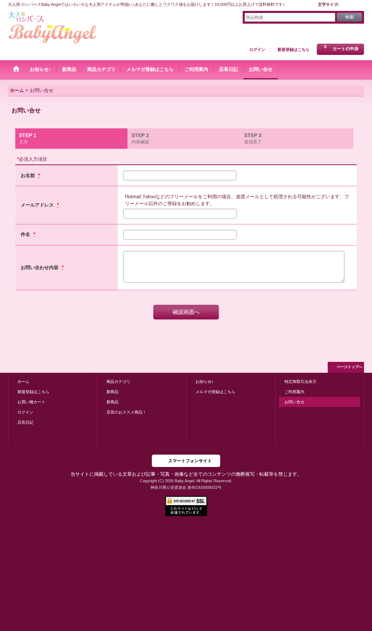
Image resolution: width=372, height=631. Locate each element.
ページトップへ (349, 367)
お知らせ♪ (204, 381)
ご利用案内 (294, 392)
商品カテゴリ (118, 381)
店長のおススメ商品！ (126, 412)
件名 (26, 234)
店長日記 (25, 422)
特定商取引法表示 (300, 381)
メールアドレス (38, 205)
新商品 (112, 392)
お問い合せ (294, 402)
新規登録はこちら (294, 49)
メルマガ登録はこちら (215, 392)
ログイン (257, 49)
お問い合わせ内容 (40, 267)
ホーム (23, 381)
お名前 (28, 175)
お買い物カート (31, 402)
